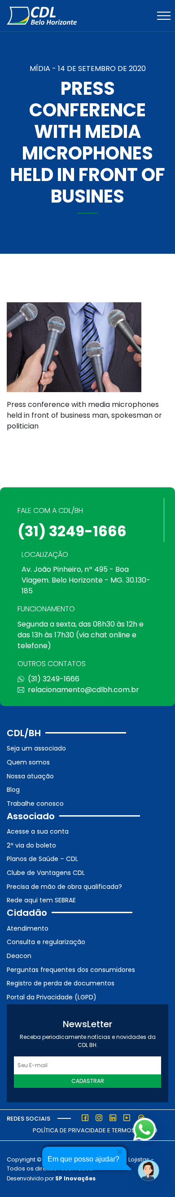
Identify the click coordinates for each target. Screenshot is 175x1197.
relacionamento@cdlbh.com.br (83, 690)
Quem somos (28, 762)
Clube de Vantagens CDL (46, 872)
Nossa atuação (30, 776)
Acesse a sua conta (38, 831)
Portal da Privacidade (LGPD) (51, 997)
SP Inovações (75, 1178)
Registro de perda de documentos (60, 983)
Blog (13, 789)
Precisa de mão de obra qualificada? (64, 886)
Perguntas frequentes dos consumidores (71, 969)
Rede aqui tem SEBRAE (41, 900)
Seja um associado (36, 748)
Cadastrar (87, 1081)
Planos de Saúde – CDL (42, 858)
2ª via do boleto (31, 845)
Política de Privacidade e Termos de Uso (95, 1130)
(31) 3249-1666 (72, 531)
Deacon (19, 955)
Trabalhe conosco (35, 803)
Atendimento (27, 928)
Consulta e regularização (46, 941)
